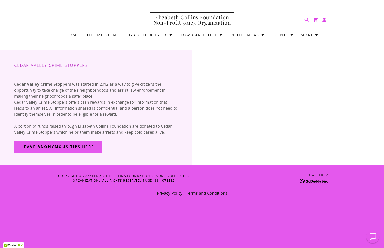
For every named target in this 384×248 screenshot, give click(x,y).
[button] (324, 19)
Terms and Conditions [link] (206, 193)
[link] (192, 23)
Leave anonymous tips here (57, 146)
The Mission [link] (101, 35)
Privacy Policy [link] (169, 193)
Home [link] (72, 35)
